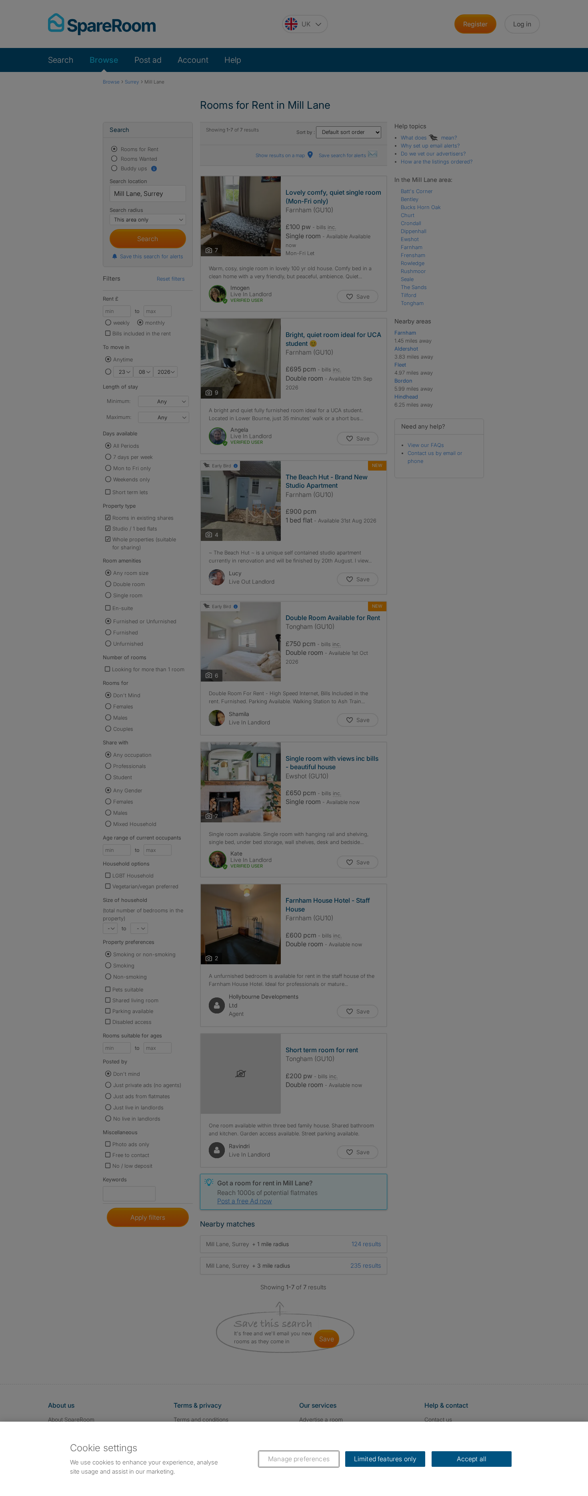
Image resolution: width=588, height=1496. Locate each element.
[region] (294, 1459)
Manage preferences (299, 1459)
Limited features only (385, 1459)
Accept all (472, 1459)
